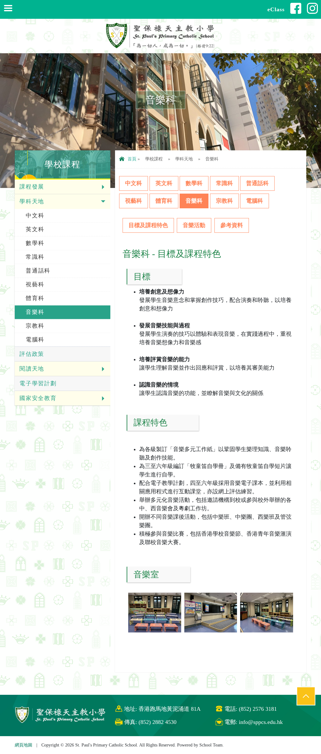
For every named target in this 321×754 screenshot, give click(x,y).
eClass (276, 9)
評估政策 (31, 354)
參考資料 (231, 225)
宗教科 (35, 326)
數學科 (35, 243)
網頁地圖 (23, 744)
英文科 (35, 229)
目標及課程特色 (148, 225)
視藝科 (35, 284)
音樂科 (35, 312)
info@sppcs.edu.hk (261, 722)
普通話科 (38, 271)
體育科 (35, 298)
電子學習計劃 (38, 383)
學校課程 (154, 158)
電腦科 (35, 339)
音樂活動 (194, 225)
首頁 (132, 158)
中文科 (35, 215)
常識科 (35, 257)
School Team (211, 744)
